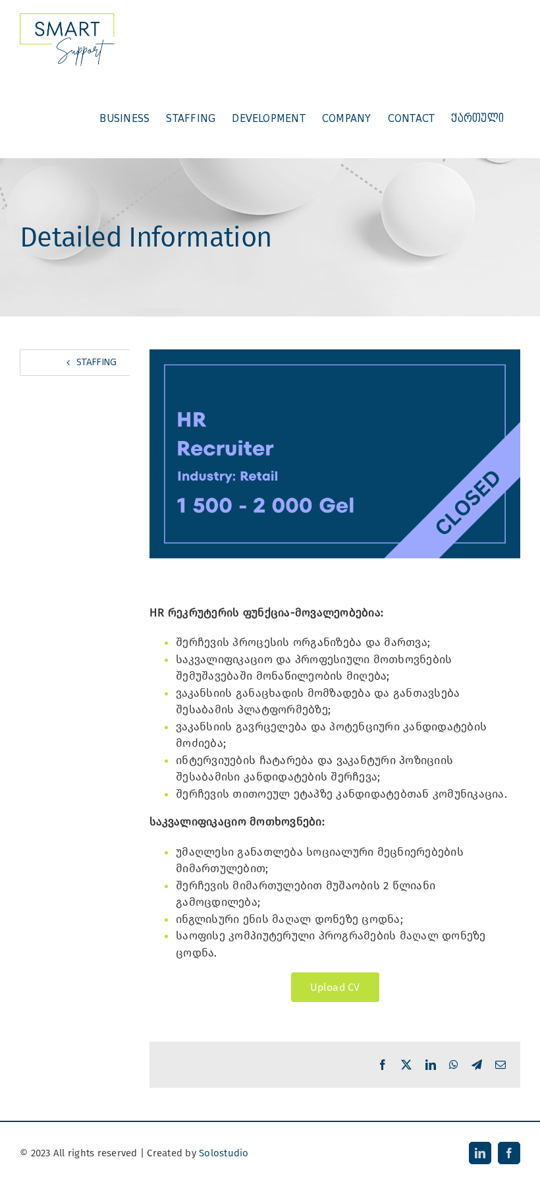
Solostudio (224, 1153)
